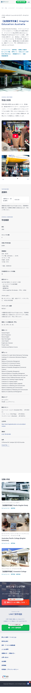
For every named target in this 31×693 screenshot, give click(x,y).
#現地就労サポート (17, 54)
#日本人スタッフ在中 (24, 51)
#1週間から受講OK (22, 49)
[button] (13, 178)
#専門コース (14, 51)
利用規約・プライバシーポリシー (10, 669)
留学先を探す (5, 641)
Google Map (4, 445)
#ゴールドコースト (6, 49)
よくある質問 (5, 649)
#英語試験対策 (4, 55)
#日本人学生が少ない (6, 54)
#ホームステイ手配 (5, 51)
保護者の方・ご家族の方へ (8, 653)
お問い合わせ (5, 657)
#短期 (24, 54)
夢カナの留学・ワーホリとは (9, 637)
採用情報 (4, 665)
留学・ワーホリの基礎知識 (8, 645)
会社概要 (4, 661)
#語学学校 (14, 49)
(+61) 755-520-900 (6, 434)
